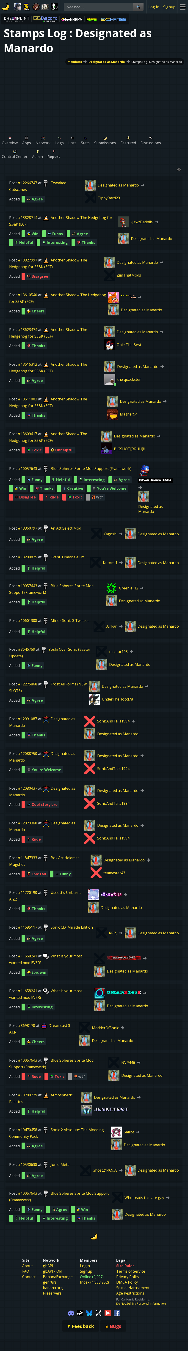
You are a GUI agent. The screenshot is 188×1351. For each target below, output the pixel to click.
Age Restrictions (130, 1293)
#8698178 (26, 1025)
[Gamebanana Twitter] (98, 1312)
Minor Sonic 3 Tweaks (69, 620)
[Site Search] (138, 7)
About (27, 1265)
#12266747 (27, 182)
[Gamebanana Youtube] (107, 1312)
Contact (29, 1276)
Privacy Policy (127, 1276)
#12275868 (27, 684)
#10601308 (27, 620)
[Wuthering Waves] (17, 6)
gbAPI (48, 1265)
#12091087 (27, 718)
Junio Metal (60, 1164)
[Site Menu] (182, 6)
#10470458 (27, 1129)
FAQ (25, 1271)
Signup (169, 6)
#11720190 (27, 892)
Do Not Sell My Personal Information (141, 1303)
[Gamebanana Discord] (71, 1312)
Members (75, 62)
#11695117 (27, 927)
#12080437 (27, 788)
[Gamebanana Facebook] (117, 1312)
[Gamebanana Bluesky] (89, 1312)
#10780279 (27, 1095)
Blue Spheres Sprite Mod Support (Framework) (91, 468)
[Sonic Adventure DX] (54, 6)
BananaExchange (58, 1276)
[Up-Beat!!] (36, 6)
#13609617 (27, 433)
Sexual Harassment (132, 1287)
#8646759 (26, 649)
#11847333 (27, 857)
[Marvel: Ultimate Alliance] (45, 6)
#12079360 (27, 823)
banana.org (53, 1287)
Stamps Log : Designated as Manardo (156, 62)
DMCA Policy (127, 1282)
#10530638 (27, 1164)
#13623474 (27, 329)
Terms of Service (130, 1271)
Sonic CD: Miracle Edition (72, 927)
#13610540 (27, 294)
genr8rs (50, 1282)
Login (85, 1265)
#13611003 (27, 399)
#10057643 (27, 468)
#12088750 (27, 753)
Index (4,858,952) (94, 1282)
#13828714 (27, 217)
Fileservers (52, 1293)
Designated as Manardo (106, 62)
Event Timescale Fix (67, 557)
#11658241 (27, 956)
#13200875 (27, 557)
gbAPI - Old (52, 1271)
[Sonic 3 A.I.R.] (26, 6)
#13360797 (27, 528)
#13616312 (27, 364)
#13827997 (27, 260)
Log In (153, 6)
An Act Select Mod (66, 528)
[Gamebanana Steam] (80, 1312)
